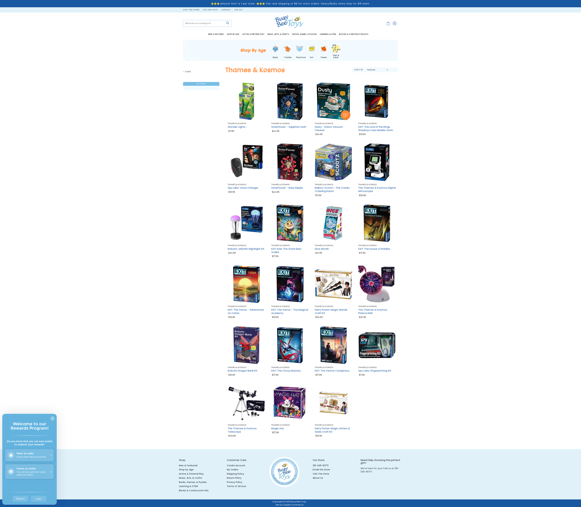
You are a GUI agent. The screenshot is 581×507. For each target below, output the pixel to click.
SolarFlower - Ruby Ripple (287, 188)
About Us (318, 477)
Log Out (238, 10)
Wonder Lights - (238, 127)
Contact (226, 10)
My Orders (232, 469)
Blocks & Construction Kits (353, 34)
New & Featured (216, 34)
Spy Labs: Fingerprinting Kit (374, 370)
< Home (187, 72)
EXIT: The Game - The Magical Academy (289, 311)
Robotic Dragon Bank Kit (242, 370)
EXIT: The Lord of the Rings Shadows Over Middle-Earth (375, 128)
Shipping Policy (235, 473)
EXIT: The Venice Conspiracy (332, 370)
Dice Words (322, 249)
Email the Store (321, 469)
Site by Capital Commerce (290, 504)
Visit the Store (191, 10)
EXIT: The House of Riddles (374, 249)
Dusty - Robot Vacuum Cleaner (329, 128)
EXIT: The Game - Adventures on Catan (246, 311)
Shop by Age (233, 34)
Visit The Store (321, 473)
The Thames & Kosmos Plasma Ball (372, 311)
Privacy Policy (234, 482)
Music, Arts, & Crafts (278, 34)
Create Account (236, 465)
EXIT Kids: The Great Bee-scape (286, 250)
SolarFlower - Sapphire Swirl (288, 127)
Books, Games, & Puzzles (304, 34)
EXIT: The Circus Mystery (286, 370)
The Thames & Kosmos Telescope (242, 430)
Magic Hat (277, 428)
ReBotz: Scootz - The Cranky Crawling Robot (332, 189)
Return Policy (234, 477)
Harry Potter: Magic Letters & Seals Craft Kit (332, 430)
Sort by (358, 70)
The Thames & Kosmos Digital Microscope (377, 189)
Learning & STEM (328, 34)
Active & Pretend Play (253, 34)
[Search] (228, 23)
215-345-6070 (210, 10)
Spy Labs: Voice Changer (243, 188)
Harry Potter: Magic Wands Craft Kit (331, 311)
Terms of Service (236, 486)
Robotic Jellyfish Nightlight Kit (246, 249)
